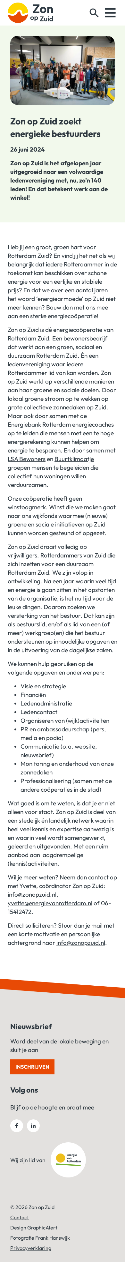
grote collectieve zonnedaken (46, 407)
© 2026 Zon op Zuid (32, 1207)
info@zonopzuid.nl (32, 894)
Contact (19, 1217)
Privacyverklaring (30, 1248)
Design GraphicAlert (33, 1227)
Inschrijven (32, 1067)
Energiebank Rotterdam (39, 424)
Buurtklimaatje (74, 459)
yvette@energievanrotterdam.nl (50, 903)
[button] (94, 13)
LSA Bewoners (27, 459)
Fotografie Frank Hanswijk (40, 1238)
